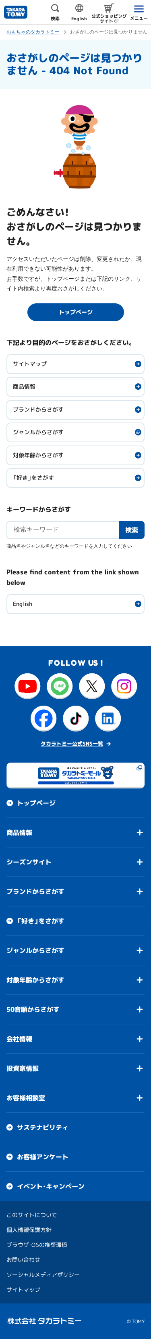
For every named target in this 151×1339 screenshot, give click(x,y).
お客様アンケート (42, 1156)
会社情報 (19, 1038)
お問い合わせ (23, 1259)
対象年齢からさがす (38, 455)
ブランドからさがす (38, 409)
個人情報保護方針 (29, 1230)
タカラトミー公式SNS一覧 (72, 743)
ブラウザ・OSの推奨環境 (36, 1245)
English (22, 603)
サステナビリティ (42, 1127)
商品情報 (24, 386)
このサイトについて (31, 1215)
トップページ (36, 803)
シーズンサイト (29, 862)
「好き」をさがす (33, 477)
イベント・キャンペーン (51, 1186)
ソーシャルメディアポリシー (43, 1274)
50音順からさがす (33, 1009)
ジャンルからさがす (38, 432)
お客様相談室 (25, 1097)
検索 (131, 529)
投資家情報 (22, 1068)
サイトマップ (30, 364)
